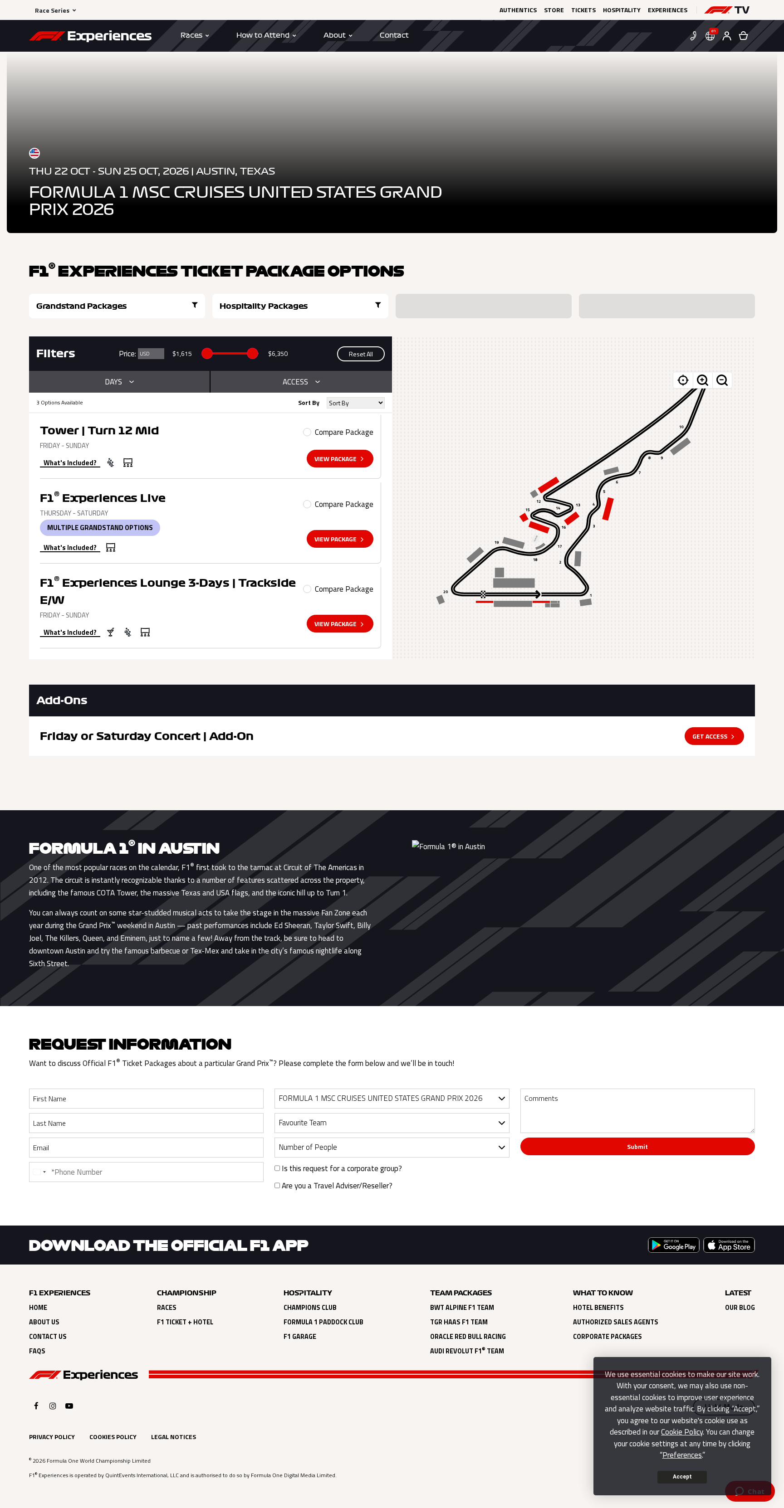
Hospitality (622, 10)
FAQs (37, 1351)
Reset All (361, 354)
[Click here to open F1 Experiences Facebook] (36, 1406)
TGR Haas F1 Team (459, 1322)
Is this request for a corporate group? (341, 1168)
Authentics (518, 10)
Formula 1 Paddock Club (323, 1322)
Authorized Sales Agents (615, 1322)
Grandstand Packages (81, 306)
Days (113, 381)
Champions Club (310, 1308)
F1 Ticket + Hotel (185, 1322)
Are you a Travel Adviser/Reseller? (336, 1186)
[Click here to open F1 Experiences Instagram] (52, 1406)
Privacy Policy (52, 1436)
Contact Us (48, 1337)
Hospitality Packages (264, 306)
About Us (44, 1322)
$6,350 (278, 353)
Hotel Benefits (598, 1308)
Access (295, 381)
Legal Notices (173, 1436)
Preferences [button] (682, 1455)
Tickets (583, 10)
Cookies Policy (113, 1436)
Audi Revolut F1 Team (467, 1351)
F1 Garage (300, 1337)
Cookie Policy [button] (682, 1432)
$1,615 (182, 353)
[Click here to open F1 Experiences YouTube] (69, 1406)
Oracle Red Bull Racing (468, 1337)
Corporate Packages (607, 1337)
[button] (727, 10)
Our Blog (740, 1308)
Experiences (667, 10)
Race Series (52, 10)
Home (38, 1308)
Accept (682, 1477)
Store (554, 10)
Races (166, 1308)
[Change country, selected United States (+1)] (39, 1172)
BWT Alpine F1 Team (462, 1308)
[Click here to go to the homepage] (90, 37)
